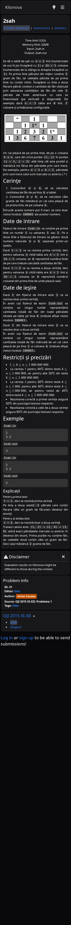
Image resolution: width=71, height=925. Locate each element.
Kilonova (13, 7)
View (15, 606)
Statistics (60, 28)
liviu (17, 591)
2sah (13, 622)
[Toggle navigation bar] (62, 7)
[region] (35, 621)
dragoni (16, 627)
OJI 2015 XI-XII (17, 615)
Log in (7, 637)
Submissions (42, 28)
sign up (26, 637)
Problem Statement (16, 28)
